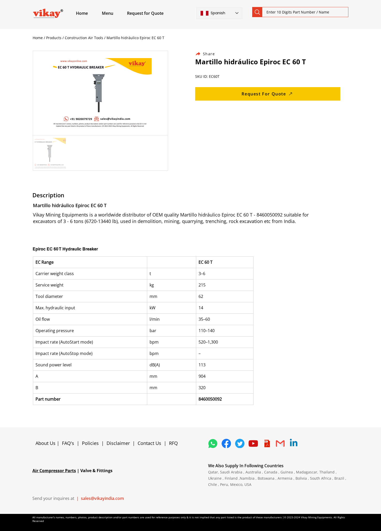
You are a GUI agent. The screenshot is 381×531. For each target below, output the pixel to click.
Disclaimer (119, 443)
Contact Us (149, 443)
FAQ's (68, 443)
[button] (113, 13)
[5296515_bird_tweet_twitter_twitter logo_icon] (239, 443)
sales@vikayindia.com (102, 498)
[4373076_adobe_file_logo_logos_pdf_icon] (266, 443)
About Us (46, 443)
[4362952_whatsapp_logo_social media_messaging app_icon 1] (212, 443)
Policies (90, 443)
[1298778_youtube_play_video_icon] (253, 443)
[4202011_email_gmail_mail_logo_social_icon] (280, 443)
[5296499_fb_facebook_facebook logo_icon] (226, 443)
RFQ (173, 443)
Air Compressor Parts (54, 470)
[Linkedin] (293, 443)
